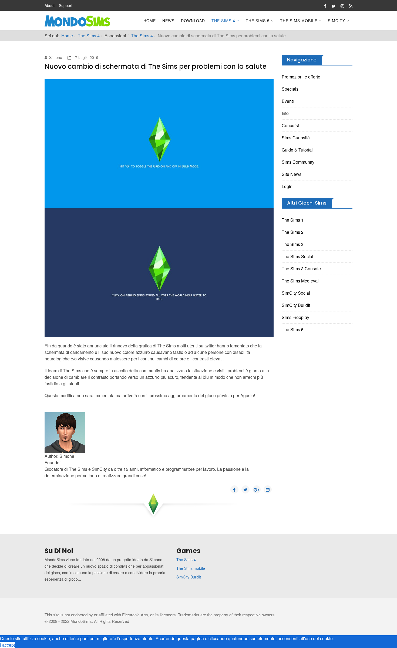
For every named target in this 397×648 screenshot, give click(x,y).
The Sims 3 (293, 244)
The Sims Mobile (298, 20)
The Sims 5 (258, 20)
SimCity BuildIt (296, 305)
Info (285, 113)
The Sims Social (297, 256)
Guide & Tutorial (297, 150)
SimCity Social (296, 293)
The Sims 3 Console (301, 268)
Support (65, 5)
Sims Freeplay (295, 317)
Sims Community (298, 162)
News (168, 20)
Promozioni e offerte (301, 77)
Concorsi (290, 125)
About (50, 5)
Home (149, 20)
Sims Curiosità (296, 137)
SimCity (336, 20)
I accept (7, 645)
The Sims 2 (293, 232)
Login (287, 186)
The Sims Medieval (300, 281)
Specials (290, 89)
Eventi (288, 101)
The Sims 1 (293, 220)
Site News (291, 174)
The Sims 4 (223, 20)
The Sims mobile (190, 568)
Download (193, 20)
